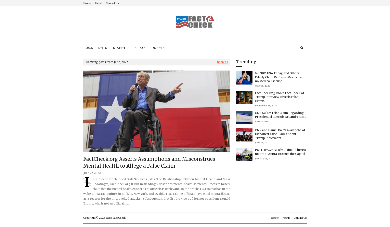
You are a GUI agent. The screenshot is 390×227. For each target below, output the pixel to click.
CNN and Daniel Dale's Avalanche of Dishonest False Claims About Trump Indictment (280, 134)
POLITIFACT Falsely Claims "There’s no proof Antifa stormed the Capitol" (280, 152)
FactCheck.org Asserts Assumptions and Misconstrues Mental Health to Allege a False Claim (149, 162)
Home (87, 3)
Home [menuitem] (88, 48)
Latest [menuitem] (103, 48)
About (98, 3)
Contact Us (112, 3)
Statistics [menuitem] (121, 48)
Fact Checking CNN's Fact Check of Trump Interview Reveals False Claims (279, 97)
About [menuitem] (139, 48)
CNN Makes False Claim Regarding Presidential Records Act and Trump (280, 115)
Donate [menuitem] (158, 48)
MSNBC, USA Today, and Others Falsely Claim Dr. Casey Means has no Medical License (278, 77)
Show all (222, 62)
